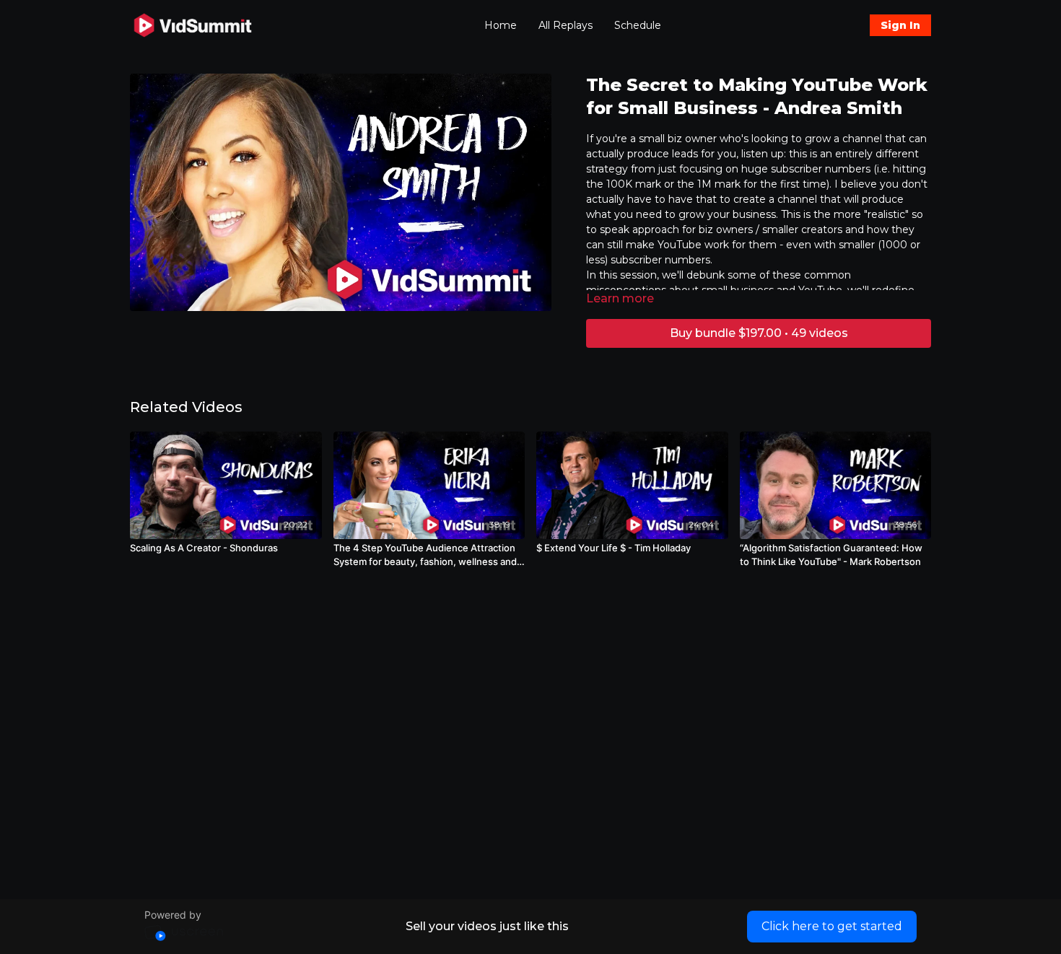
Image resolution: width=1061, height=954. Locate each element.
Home (500, 25)
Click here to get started (831, 926)
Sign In (900, 25)
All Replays (565, 25)
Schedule (637, 25)
